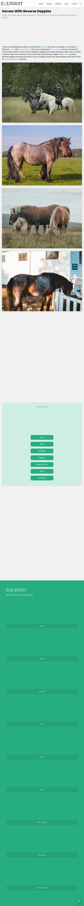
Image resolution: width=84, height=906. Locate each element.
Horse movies (42, 888)
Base (42, 444)
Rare (42, 471)
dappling (43, 47)
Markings (42, 478)
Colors (74, 4)
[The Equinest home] (12, 3)
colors (12, 49)
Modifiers (42, 451)
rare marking (56, 49)
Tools (42, 790)
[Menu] (80, 4)
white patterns (24, 49)
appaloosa (15, 59)
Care (66, 4)
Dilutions (42, 457)
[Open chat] (79, 901)
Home (41, 4)
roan (6, 59)
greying (66, 54)
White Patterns (42, 464)
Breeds (58, 4)
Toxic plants (42, 822)
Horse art (42, 855)
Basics (49, 4)
